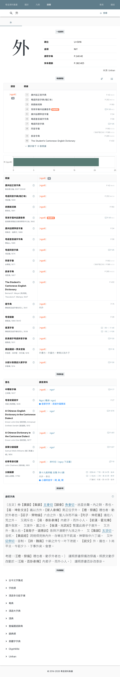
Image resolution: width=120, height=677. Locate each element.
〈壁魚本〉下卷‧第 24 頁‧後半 (101, 472)
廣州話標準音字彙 (40, 114)
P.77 (112, 390)
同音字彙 (35, 128)
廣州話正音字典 (38, 95)
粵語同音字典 (37, 124)
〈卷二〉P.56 (108, 332)
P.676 (111, 411)
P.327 (112, 447)
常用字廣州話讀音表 (41, 109)
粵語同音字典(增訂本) (42, 99)
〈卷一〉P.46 (108, 328)
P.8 (113, 462)
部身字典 (35, 136)
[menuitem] (60, 580)
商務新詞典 (36, 104)
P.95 (112, 124)
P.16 (112, 349)
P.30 (112, 339)
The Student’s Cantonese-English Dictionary (53, 141)
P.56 (110, 109)
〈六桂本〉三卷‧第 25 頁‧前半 (101, 476)
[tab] (11, 22)
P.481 (112, 433)
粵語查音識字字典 (40, 119)
